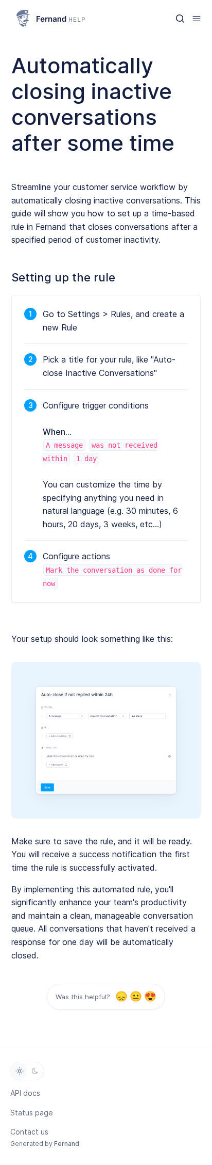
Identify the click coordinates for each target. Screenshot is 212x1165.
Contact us (29, 1131)
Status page (31, 1112)
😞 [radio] (121, 997)
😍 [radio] (150, 997)
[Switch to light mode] (19, 1071)
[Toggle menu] (196, 18)
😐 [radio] (135, 997)
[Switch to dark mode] (35, 1071)
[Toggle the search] (180, 18)
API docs (25, 1093)
